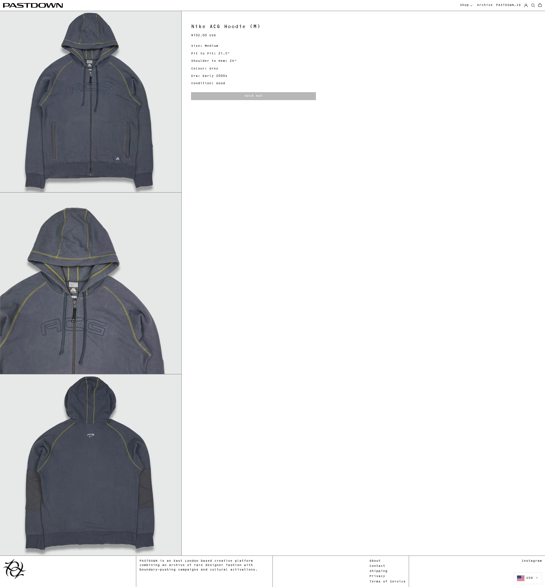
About (375, 561)
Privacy (377, 576)
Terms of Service (387, 581)
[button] (540, 5)
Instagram (531, 561)
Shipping (378, 571)
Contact (377, 566)
